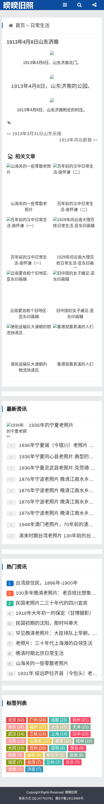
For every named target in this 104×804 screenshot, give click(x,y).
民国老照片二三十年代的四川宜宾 (52, 603)
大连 (59, 727)
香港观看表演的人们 (75, 364)
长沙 (73, 762)
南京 (16, 727)
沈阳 (16, 741)
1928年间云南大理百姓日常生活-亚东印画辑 (75, 263)
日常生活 (39, 25)
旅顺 (15, 755)
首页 (20, 25)
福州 (38, 727)
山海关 (40, 741)
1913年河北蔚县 (75, 139)
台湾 (34, 762)
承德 (15, 769)
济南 (34, 769)
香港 (63, 741)
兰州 (53, 762)
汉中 (80, 734)
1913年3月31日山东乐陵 (37, 133)
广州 (38, 720)
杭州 (80, 720)
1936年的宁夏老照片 (51, 425)
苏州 (38, 748)
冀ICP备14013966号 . (70, 798)
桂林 (84, 741)
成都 (59, 720)
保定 (15, 762)
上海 (59, 734)
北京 (16, 720)
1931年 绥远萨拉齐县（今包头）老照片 (60, 673)
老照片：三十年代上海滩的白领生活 (54, 643)
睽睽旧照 (70, 792)
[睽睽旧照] (19, 5)
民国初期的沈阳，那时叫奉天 (47, 623)
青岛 (77, 748)
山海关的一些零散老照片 (42, 663)
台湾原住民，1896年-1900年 (47, 583)
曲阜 (34, 755)
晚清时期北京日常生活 (40, 653)
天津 (80, 727)
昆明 (58, 748)
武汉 (16, 734)
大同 (16, 748)
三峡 (38, 734)
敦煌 (77, 755)
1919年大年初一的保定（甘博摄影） (55, 613)
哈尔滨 (55, 755)
